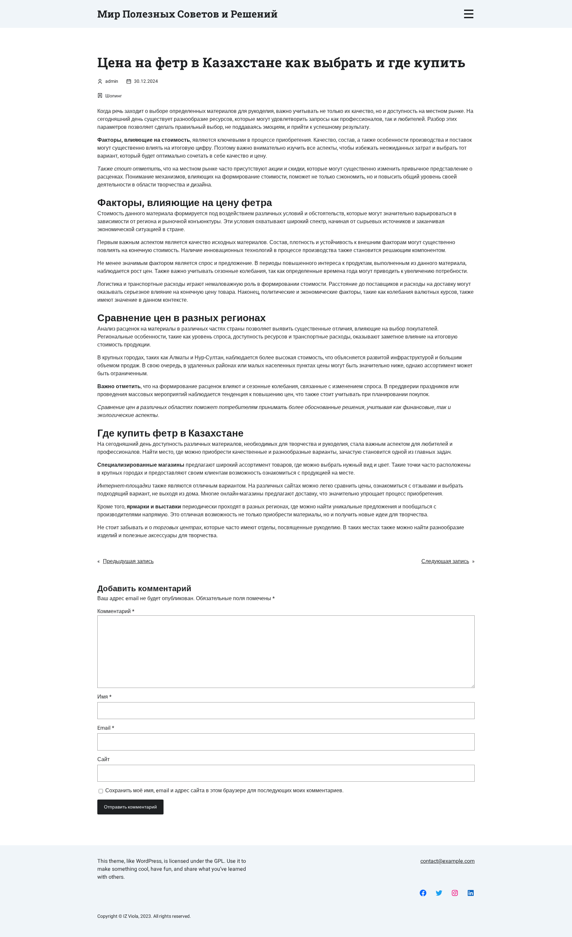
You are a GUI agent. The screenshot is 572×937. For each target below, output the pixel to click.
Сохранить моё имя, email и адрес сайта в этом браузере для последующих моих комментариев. (224, 791)
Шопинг (113, 95)
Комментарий (115, 611)
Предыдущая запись (128, 561)
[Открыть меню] (469, 14)
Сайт (103, 759)
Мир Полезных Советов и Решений (187, 13)
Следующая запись (445, 561)
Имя (104, 697)
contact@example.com (447, 861)
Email (105, 728)
